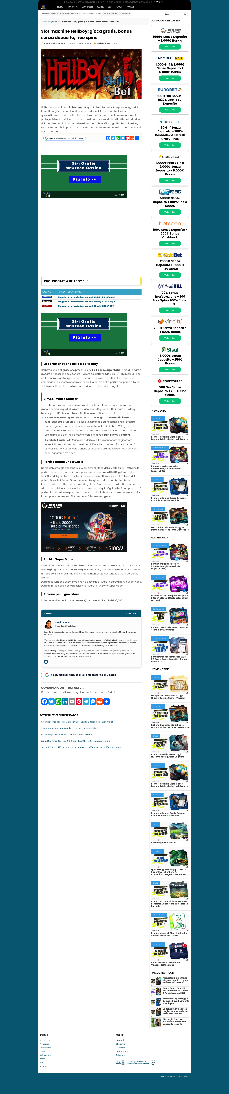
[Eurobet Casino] (170, 92)
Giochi (119, 7)
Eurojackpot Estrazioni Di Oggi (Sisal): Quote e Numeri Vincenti (168, 696)
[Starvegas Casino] (170, 159)
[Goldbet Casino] (170, 258)
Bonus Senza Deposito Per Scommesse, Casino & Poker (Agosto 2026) (166, 468)
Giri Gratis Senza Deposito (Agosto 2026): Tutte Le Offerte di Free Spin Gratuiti (169, 598)
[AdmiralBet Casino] (170, 61)
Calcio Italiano (159, 915)
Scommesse (87, 7)
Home (60, 7)
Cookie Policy (122, 1051)
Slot (110, 7)
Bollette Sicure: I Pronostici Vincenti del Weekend (165, 963)
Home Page (45, 1040)
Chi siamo (120, 1044)
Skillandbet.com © (168, 1076)
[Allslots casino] (47, 297)
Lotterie (156, 677)
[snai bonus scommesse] (84, 550)
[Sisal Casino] (170, 352)
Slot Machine (46, 1055)
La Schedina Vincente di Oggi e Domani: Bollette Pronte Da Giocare (170, 528)
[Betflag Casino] (170, 194)
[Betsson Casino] (170, 226)
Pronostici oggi (50, 14)
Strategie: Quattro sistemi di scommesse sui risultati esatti (174, 1021)
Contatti (120, 1040)
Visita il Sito (169, 47)
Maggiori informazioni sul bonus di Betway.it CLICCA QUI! (86, 301)
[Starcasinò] (170, 124)
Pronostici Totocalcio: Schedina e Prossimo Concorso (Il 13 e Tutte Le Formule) (169, 904)
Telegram (120, 1055)
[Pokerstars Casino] (170, 384)
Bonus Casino (158, 577)
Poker (42, 1058)
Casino (100, 7)
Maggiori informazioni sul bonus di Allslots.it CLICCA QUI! (86, 297)
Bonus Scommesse (160, 448)
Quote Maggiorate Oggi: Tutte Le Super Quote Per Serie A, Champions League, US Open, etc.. (169, 872)
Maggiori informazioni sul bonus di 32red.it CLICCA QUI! (86, 306)
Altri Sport (157, 479)
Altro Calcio (158, 418)
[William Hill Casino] (170, 289)
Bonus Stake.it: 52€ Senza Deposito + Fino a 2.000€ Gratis (169, 628)
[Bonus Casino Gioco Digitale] (47, 301)
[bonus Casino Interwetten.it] (47, 306)
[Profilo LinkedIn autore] (46, 662)
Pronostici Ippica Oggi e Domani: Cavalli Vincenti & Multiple (168, 499)
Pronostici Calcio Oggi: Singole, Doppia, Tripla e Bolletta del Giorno (169, 438)
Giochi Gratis (110, 14)
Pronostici (72, 7)
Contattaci (124, 14)
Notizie (130, 7)
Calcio (155, 736)
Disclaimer (120, 1047)
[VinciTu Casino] (170, 324)
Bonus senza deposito (70, 14)
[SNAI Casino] (170, 33)
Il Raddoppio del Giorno (163, 842)
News (45, 7)
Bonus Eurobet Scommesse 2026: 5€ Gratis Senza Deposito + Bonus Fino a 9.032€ (169, 659)
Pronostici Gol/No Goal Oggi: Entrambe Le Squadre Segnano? (168, 755)
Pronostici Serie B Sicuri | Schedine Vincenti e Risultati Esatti (169, 934)
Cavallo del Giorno (92, 14)
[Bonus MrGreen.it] (84, 197)
